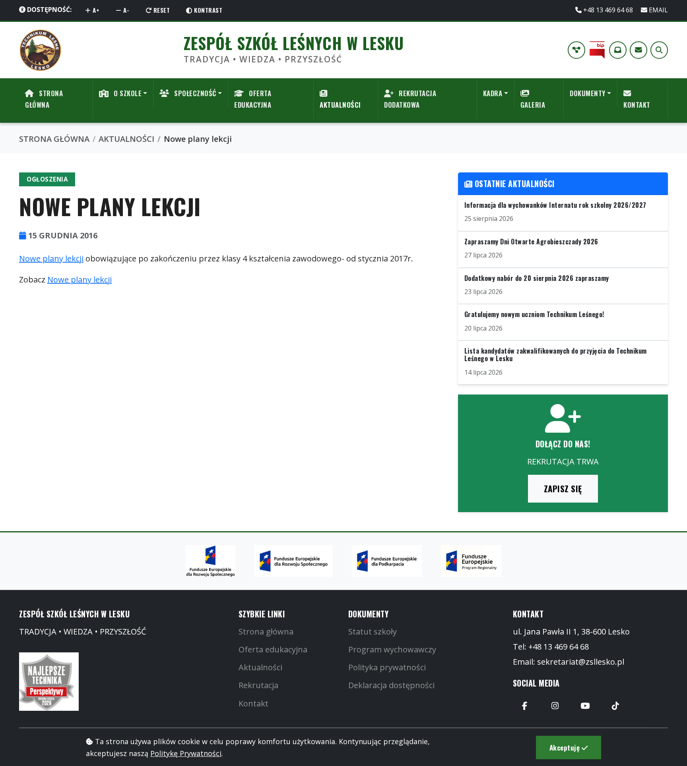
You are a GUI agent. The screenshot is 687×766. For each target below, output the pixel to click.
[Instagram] (555, 706)
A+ (95, 10)
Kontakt (253, 703)
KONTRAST (207, 10)
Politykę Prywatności (185, 753)
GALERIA (532, 105)
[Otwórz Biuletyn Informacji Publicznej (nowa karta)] (597, 50)
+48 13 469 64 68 (608, 10)
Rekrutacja (258, 685)
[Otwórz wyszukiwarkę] (659, 50)
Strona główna (266, 631)
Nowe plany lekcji (51, 258)
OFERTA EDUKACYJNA (252, 99)
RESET (160, 10)
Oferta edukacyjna (273, 649)
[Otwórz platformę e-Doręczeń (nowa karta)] (618, 50)
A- (126, 10)
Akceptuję (565, 747)
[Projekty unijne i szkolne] (576, 50)
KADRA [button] (493, 93)
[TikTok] (615, 706)
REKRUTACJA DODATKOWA (410, 99)
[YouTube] (585, 706)
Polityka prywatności (387, 667)
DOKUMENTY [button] (587, 93)
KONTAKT (636, 105)
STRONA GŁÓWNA (44, 99)
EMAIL (657, 10)
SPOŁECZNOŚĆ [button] (194, 93)
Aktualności (260, 667)
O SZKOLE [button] (127, 93)
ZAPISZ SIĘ (563, 488)
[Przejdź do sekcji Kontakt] (638, 50)
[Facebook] (525, 706)
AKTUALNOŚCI (340, 105)
